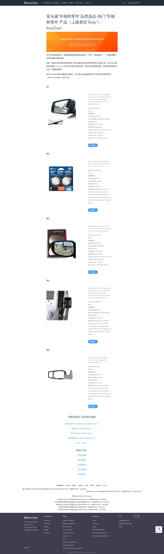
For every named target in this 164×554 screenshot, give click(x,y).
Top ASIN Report (98, 530)
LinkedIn (98, 485)
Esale (120, 527)
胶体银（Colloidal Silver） (82, 428)
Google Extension (68, 545)
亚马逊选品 (82, 455)
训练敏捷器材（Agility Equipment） (82, 438)
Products (47, 3)
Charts (64, 3)
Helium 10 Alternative (70, 542)
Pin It (104, 485)
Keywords (47, 523)
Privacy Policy (67, 530)
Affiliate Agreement (69, 523)
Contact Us (66, 536)
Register (136, 3)
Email (86, 485)
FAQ (64, 539)
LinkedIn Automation (125, 523)
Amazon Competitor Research (72, 548)
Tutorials (95, 523)
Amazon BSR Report (99, 533)
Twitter (67, 485)
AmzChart (61, 66)
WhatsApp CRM (124, 520)
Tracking (47, 533)
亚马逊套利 (82, 460)
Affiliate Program (68, 520)
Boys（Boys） (82, 443)
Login (130, 3)
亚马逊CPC (82, 474)
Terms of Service (68, 533)
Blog (94, 527)
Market (71, 3)
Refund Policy (67, 527)
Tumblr (80, 485)
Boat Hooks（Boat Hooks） (82, 433)
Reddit (74, 485)
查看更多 (93, 145)
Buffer (92, 485)
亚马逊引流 (82, 469)
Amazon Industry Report (101, 536)
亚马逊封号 (82, 464)
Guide (94, 520)
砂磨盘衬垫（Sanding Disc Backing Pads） (82, 424)
